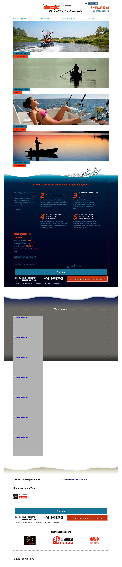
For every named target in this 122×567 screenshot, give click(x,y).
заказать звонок (101, 11)
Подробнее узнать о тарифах (24, 264)
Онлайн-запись (68, 18)
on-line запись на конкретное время (87, 279)
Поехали (61, 272)
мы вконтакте (91, 3)
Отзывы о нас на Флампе (79, 479)
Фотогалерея (19, 18)
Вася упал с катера (22, 317)
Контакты (92, 18)
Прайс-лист (43, 18)
